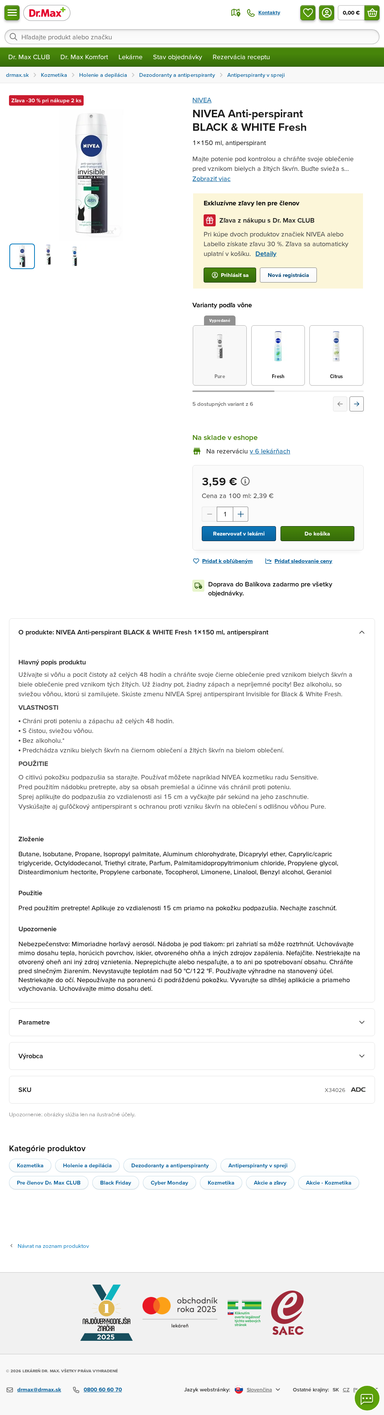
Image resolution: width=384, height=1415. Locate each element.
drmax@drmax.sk (39, 1389)
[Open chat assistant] (367, 1398)
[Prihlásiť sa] (326, 12)
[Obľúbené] (307, 12)
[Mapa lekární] (235, 12)
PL (356, 1390)
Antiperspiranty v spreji (258, 1165)
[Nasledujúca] (357, 403)
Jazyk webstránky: (207, 1389)
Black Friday (115, 1182)
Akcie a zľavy (270, 1182)
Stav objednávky (177, 57)
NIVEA (202, 100)
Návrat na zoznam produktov (53, 1246)
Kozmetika (30, 1165)
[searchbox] (192, 36)
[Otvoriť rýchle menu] (12, 12)
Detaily (265, 253)
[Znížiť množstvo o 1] (209, 514)
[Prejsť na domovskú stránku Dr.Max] (46, 12)
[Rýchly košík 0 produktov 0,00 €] (372, 12)
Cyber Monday (169, 1182)
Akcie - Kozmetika (328, 1182)
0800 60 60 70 (103, 1389)
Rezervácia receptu (241, 57)
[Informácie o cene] (245, 481)
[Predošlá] (340, 403)
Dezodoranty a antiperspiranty (170, 1165)
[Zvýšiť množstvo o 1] (240, 514)
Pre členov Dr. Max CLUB (49, 1182)
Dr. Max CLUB (29, 57)
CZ (346, 1390)
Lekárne (130, 57)
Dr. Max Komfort (84, 57)
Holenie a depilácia (87, 1165)
